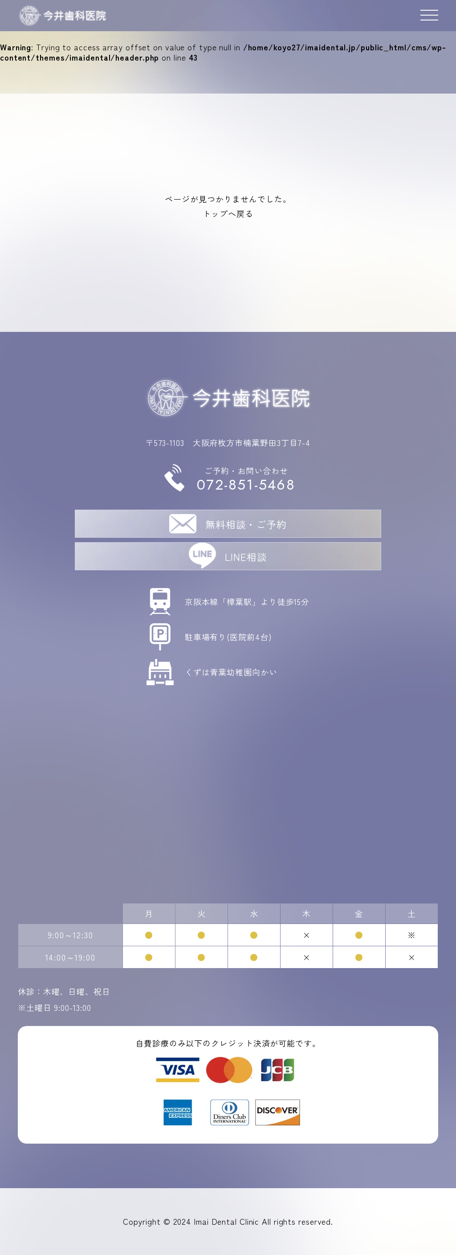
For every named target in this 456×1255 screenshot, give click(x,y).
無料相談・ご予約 (246, 524)
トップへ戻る (228, 213)
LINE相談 (246, 556)
